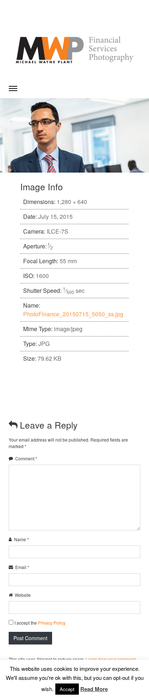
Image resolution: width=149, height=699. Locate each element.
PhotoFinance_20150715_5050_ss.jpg (73, 314)
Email (22, 567)
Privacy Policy (51, 623)
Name (21, 539)
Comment (26, 458)
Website (23, 595)
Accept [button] (67, 689)
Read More (94, 689)
